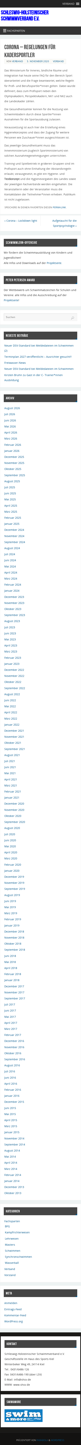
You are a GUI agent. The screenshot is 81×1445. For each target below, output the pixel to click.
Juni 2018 (10, 956)
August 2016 (12, 1065)
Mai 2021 (10, 773)
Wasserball (12, 1263)
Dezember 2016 (14, 1041)
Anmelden (10, 1303)
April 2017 (10, 1023)
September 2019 (14, 889)
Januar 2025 (11, 524)
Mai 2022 (10, 706)
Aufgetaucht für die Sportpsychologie (64, 223)
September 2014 (14, 1144)
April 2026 (10, 432)
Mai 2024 (10, 566)
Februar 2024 (12, 584)
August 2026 (12, 408)
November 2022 (14, 676)
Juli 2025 (9, 487)
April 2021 (10, 779)
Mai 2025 (10, 499)
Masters (10, 1244)
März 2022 (10, 718)
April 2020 (10, 852)
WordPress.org (13, 1321)
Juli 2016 (9, 1071)
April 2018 (10, 968)
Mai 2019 (10, 907)
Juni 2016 (10, 1077)
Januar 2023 (11, 664)
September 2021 (14, 749)
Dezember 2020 (14, 803)
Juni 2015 (10, 1108)
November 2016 (14, 1047)
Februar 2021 (12, 791)
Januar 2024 (11, 590)
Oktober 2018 (12, 943)
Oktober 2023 (12, 609)
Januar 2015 (11, 1132)
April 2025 (10, 505)
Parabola (42, 1440)
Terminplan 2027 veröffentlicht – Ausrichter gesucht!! (38, 356)
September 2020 (14, 822)
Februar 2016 (12, 1089)
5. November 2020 (38, 61)
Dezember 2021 (14, 730)
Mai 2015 (10, 1114)
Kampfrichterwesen (17, 1232)
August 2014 (12, 1150)
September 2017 (14, 998)
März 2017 (10, 1029)
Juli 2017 (9, 1004)
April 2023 (10, 645)
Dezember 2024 (14, 530)
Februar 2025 (12, 517)
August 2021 (12, 755)
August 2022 (12, 694)
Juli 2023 (9, 627)
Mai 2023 (10, 639)
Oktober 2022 (12, 682)
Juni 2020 (10, 840)
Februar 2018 (12, 974)
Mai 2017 (10, 1017)
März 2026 (10, 438)
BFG (7, 1226)
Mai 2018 (10, 962)
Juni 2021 (10, 767)
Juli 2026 (9, 414)
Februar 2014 (12, 1175)
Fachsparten (12, 1221)
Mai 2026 (10, 426)
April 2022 (10, 712)
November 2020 (14, 810)
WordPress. (58, 1440)
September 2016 (14, 1059)
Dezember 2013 (14, 1187)
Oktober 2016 (12, 1053)
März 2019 (10, 913)
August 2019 (12, 895)
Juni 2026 (10, 420)
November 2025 (14, 463)
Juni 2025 (10, 493)
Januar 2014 (11, 1181)
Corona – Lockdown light (20, 220)
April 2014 (10, 1162)
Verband (17, 61)
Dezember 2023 (14, 597)
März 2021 (10, 785)
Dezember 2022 (14, 670)
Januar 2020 (11, 870)
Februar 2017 (12, 1035)
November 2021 (14, 736)
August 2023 (12, 621)
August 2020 (12, 828)
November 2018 (14, 937)
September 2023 (14, 615)
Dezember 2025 (14, 457)
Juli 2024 (9, 554)
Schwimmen (12, 1250)
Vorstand (10, 1275)
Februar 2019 (12, 919)
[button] (68, 4)
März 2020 (10, 858)
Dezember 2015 (14, 1102)
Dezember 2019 (14, 876)
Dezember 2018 (14, 931)
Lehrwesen (12, 1238)
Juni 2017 (10, 1010)
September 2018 (14, 949)
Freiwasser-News (15, 363)
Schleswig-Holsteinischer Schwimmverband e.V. (25, 15)
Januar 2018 (11, 980)
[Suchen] (72, 318)
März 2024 (10, 578)
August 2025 (12, 481)
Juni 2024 (10, 560)
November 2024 (14, 536)
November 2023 (14, 603)
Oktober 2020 (12, 816)
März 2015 (10, 1126)
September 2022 (14, 688)
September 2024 (14, 542)
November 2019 (14, 883)
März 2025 (10, 511)
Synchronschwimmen (18, 1256)
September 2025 (14, 475)
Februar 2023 (12, 657)
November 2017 (14, 992)
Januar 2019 (11, 925)
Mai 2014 (10, 1156)
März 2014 (10, 1169)
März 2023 (10, 651)
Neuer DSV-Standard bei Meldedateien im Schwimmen (39, 369)
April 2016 (10, 1083)
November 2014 (14, 1138)
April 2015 (10, 1120)
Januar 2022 (11, 724)
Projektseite (54, 263)
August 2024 (12, 548)
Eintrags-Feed (13, 1309)
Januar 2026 (11, 451)
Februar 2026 (12, 445)
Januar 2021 (11, 797)
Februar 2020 (12, 864)
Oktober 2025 (12, 469)
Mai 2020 (10, 846)
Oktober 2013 (12, 1193)
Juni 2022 (10, 700)
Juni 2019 (10, 901)
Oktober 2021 (12, 743)
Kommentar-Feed (15, 1315)
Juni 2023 (10, 633)
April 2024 (10, 572)
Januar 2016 (11, 1095)
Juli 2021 (9, 761)
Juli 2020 (9, 834)
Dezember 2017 (14, 986)
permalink (59, 207)
